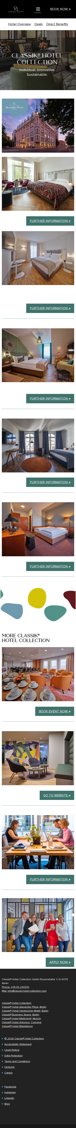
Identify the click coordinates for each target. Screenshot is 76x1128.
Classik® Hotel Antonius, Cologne (21, 1022)
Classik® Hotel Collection (16, 1003)
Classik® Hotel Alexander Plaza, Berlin (24, 1006)
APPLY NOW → (59, 962)
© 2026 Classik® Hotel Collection (24, 1038)
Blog (7, 1103)
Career (8, 1072)
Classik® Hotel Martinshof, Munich (21, 1018)
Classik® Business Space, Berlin (20, 1014)
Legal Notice (11, 1050)
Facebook (10, 1086)
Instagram (10, 1092)
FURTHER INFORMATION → (50, 221)
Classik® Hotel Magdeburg (17, 1026)
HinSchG (9, 1067)
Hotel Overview (19, 24)
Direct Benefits (57, 24)
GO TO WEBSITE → (56, 795)
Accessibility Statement (18, 1044)
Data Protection (13, 1055)
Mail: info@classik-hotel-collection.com (24, 990)
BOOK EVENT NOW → (54, 711)
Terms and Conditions (17, 1061)
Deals (38, 24)
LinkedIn (9, 1098)
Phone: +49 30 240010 (15, 987)
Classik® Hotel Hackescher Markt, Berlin (25, 1010)
